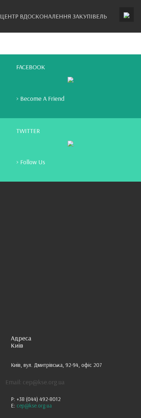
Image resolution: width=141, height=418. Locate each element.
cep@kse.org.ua (34, 405)
